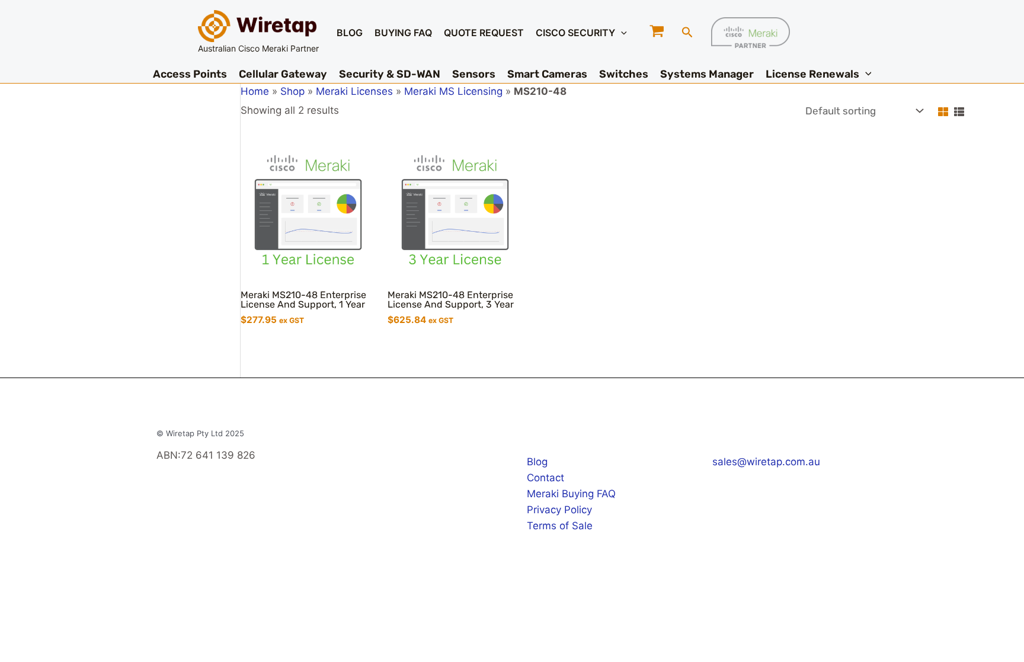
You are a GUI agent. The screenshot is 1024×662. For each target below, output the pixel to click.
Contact (545, 478)
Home (255, 91)
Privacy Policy (559, 510)
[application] (621, 32)
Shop (292, 91)
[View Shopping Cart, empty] (657, 32)
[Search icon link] (687, 34)
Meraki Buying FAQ (571, 494)
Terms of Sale (560, 526)
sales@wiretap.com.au (766, 462)
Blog (537, 462)
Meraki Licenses (354, 91)
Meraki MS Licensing (453, 91)
